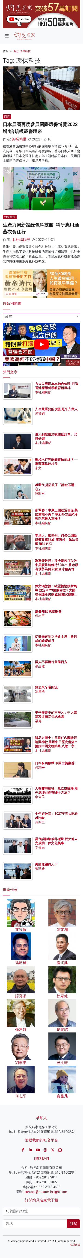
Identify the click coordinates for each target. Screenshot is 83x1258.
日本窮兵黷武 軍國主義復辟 (54, 763)
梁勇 (38, 721)
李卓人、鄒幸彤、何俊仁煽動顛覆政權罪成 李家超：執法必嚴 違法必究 (56, 540)
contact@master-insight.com (45, 1192)
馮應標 (40, 691)
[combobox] (41, 317)
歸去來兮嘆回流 (46, 687)
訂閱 (73, 1223)
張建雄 (40, 666)
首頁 (5, 51)
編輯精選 (19, 139)
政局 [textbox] (8, 316)
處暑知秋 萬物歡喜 (48, 611)
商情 (7, 116)
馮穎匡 (40, 822)
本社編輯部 (21, 239)
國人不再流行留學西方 (51, 662)
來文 (38, 468)
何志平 (40, 616)
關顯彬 (40, 493)
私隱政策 (75, 1244)
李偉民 (40, 797)
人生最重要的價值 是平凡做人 (56, 409)
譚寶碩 (40, 413)
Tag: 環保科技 (22, 51)
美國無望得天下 (46, 864)
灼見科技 (9, 217)
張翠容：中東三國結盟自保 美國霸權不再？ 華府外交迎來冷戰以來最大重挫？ (56, 514)
